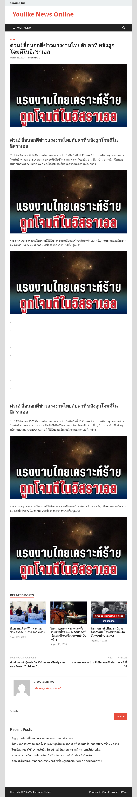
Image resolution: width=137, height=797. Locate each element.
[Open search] (123, 28)
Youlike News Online (43, 14)
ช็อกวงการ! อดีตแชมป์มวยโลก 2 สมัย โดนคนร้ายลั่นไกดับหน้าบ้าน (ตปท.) (108, 632)
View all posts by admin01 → (50, 688)
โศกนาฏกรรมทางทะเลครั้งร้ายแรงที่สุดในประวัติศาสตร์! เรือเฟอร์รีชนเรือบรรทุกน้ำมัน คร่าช (68, 634)
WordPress (108, 792)
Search (14, 710)
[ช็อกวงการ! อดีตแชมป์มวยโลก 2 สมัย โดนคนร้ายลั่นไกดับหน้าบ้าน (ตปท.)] (109, 613)
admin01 (35, 57)
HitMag (122, 792)
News (12, 39)
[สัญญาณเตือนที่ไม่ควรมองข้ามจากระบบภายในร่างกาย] (28, 613)
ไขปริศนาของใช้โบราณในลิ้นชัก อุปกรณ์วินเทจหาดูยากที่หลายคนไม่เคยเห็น (56, 749)
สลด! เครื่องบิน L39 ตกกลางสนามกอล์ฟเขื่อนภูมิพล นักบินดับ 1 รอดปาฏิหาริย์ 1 (57, 760)
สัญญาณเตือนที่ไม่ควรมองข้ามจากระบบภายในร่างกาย (27, 630)
